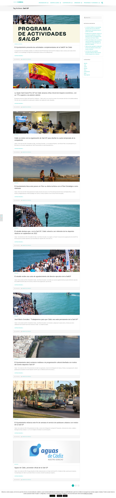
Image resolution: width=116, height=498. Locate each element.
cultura (85, 66)
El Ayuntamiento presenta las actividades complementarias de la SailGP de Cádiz (43, 47)
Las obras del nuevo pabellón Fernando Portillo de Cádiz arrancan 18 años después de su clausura (93, 53)
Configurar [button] (52, 495)
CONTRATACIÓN (67, 2)
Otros (85, 69)
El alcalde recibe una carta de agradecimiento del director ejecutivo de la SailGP (42, 276)
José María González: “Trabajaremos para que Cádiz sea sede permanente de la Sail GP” (46, 319)
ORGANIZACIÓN (43, 2)
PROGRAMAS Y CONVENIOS (91, 2)
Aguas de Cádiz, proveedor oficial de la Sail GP (31, 468)
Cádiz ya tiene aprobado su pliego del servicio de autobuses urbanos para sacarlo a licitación (93, 48)
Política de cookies (88, 493)
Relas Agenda (87, 74)
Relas (85, 73)
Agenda (85, 63)
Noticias (16, 89)
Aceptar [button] (65, 495)
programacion (87, 71)
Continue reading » (18, 55)
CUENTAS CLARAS (54, 2)
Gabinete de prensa (26, 59)
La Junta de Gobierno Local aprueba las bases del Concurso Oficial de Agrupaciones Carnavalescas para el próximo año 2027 (93, 29)
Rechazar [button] (59, 495)
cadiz (85, 65)
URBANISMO (77, 2)
